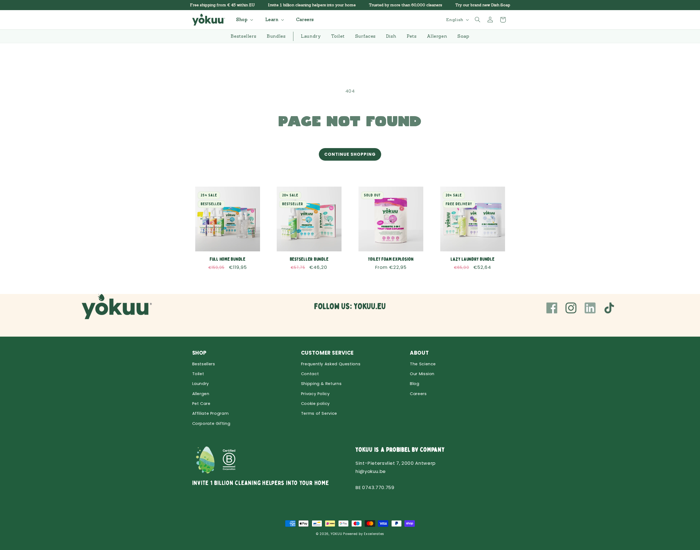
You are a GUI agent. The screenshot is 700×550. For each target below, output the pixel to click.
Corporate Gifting (211, 423)
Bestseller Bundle (309, 259)
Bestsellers (203, 364)
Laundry (200, 383)
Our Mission (422, 374)
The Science (423, 364)
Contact (310, 374)
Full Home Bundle (227, 259)
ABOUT (419, 352)
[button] (244, 19)
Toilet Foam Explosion (391, 259)
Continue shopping (350, 154)
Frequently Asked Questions (330, 364)
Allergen (200, 393)
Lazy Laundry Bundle (472, 259)
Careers (418, 393)
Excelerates (374, 534)
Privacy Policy (315, 393)
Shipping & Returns (321, 383)
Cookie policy (315, 403)
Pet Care (201, 403)
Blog (414, 383)
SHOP (199, 352)
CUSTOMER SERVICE (327, 352)
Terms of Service (319, 413)
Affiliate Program (210, 413)
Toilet (198, 374)
